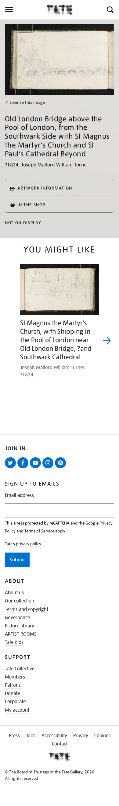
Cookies (102, 736)
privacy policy (28, 543)
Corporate (15, 702)
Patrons (13, 685)
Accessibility (54, 736)
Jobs (30, 736)
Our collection (19, 601)
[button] (110, 10)
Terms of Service (39, 531)
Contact (59, 744)
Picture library (19, 626)
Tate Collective (19, 669)
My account (17, 710)
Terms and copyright (26, 609)
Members (15, 677)
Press (14, 736)
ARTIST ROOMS (21, 634)
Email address (19, 495)
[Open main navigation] (23, 9)
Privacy (80, 736)
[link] (25, 102)
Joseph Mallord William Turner (54, 165)
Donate (12, 693)
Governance (17, 618)
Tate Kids (14, 642)
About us (14, 593)
